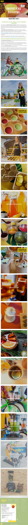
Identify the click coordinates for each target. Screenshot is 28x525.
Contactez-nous (16, 504)
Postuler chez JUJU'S (17, 507)
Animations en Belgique (24, 506)
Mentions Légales (16, 508)
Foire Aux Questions (17, 505)
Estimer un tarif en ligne (14, 524)
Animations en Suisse (23, 510)
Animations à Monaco (23, 508)
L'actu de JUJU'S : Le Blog (24, 503)
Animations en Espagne (24, 507)
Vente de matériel (17, 506)
